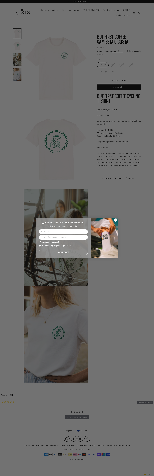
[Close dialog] (115, 220)
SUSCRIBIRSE (63, 252)
